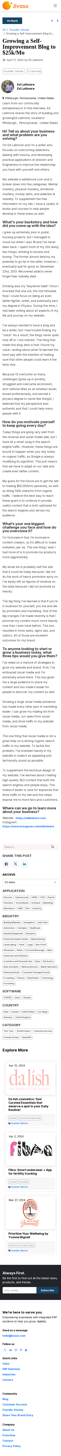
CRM (20, 908)
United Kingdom (23, 1017)
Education (30, 933)
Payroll (51, 897)
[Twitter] (15, 864)
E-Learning (9, 978)
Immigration (29, 922)
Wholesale (9, 950)
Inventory (36, 908)
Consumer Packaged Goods (36, 972)
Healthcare (35, 928)
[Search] (53, 847)
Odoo (17, 997)
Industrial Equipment (13, 933)
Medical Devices (30, 967)
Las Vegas (43, 1011)
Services (8, 897)
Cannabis (22, 928)
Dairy (37, 961)
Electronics (48, 961)
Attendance (9, 908)
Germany (8, 1017)
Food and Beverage (34, 950)
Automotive (9, 928)
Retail (19, 950)
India (6, 1011)
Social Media (22, 903)
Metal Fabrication (49, 967)
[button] (47, 1290)
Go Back (12, 20)
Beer (49, 950)
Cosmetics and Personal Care (18, 961)
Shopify (27, 997)
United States (28, 1011)
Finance (21, 978)
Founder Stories (19, 29)
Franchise (8, 903)
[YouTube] (26, 1350)
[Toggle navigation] (55, 5)
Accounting (9, 983)
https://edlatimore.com (31, 818)
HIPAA (34, 897)
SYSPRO (8, 997)
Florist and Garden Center (16, 939)
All (4, 29)
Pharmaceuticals (11, 972)
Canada (15, 1011)
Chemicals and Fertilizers (16, 956)
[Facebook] (6, 864)
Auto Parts (43, 922)
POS (43, 897)
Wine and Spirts (11, 967)
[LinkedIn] (24, 864)
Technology (47, 978)
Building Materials (12, 922)
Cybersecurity (22, 897)
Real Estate (33, 978)
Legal (30, 944)
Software (35, 903)
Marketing (48, 903)
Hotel (21, 944)
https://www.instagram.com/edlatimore (28, 826)
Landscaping (10, 944)
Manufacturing (38, 939)
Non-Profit (41, 944)
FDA (27, 908)
